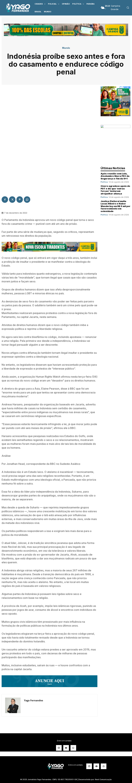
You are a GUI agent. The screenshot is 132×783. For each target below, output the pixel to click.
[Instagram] (59, 748)
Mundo (66, 48)
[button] (128, 7)
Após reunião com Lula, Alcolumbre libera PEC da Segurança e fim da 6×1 (115, 176)
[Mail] (66, 748)
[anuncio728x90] (49, 689)
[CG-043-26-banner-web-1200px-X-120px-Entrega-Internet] (66, 35)
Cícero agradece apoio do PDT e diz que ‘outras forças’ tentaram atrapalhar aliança (115, 190)
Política (104, 182)
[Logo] (16, 8)
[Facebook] (5, 199)
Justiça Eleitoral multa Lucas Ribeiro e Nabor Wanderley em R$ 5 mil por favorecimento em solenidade (115, 206)
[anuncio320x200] (115, 127)
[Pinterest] (19, 199)
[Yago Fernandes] (13, 705)
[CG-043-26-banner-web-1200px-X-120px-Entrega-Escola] (49, 254)
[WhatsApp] (27, 199)
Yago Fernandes (33, 700)
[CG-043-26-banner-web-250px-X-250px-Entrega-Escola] (115, 115)
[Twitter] (12, 199)
